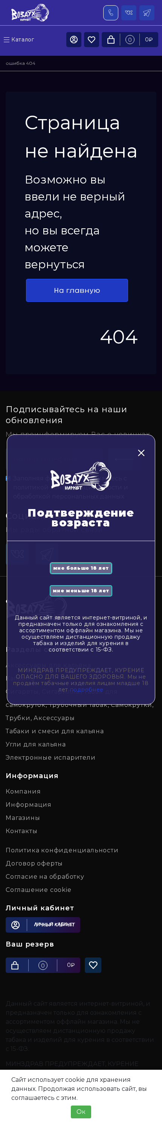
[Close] (141, 452)
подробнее (87, 689)
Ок (81, 1111)
